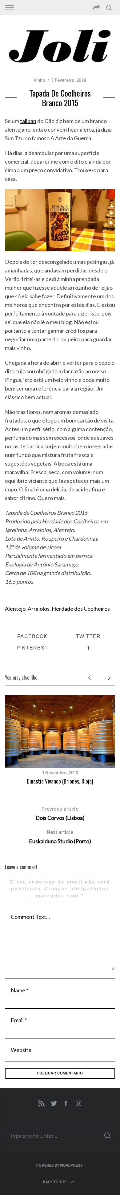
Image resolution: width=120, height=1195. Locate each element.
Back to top (55, 1182)
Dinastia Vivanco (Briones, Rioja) (60, 781)
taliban (28, 120)
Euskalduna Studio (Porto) (60, 836)
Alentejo (15, 608)
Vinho (39, 80)
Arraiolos (39, 608)
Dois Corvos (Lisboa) (60, 813)
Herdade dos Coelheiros (81, 608)
